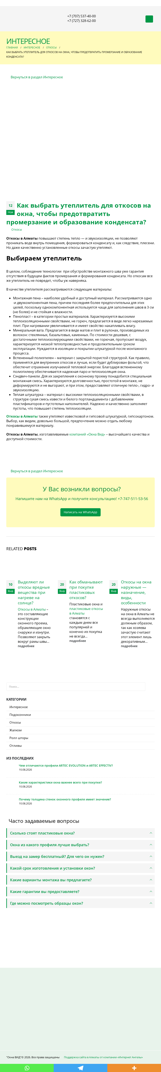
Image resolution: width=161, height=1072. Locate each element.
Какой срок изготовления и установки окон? (52, 868)
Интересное (18, 707)
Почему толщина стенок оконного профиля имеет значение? (65, 799)
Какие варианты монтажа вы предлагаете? (51, 879)
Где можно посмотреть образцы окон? (46, 903)
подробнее (26, 646)
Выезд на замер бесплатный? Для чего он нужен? (57, 856)
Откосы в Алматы (32, 609)
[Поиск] (150, 686)
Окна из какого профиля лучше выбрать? (49, 844)
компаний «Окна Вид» (87, 434)
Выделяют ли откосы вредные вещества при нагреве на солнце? (34, 592)
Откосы (16, 229)
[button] (149, 19)
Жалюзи (15, 730)
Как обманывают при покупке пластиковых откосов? (86, 589)
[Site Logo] (28, 19)
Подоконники (20, 715)
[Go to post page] (29, 564)
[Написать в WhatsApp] (31, 941)
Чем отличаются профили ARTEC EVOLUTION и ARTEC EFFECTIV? (66, 765)
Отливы (15, 745)
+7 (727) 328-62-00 (81, 20)
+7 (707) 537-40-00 (81, 16)
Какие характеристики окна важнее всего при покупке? (61, 782)
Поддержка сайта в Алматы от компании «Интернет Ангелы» (103, 1057)
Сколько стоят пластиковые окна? (42, 833)
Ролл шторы (18, 738)
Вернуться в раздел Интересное (36, 77)
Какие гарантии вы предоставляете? (44, 891)
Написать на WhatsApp (80, 512)
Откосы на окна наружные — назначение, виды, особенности (136, 592)
